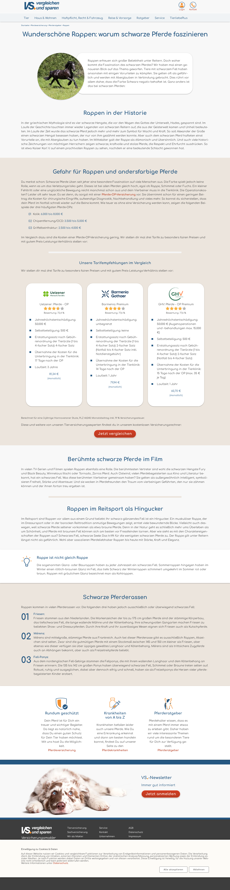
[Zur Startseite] (57, 6)
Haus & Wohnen (45, 18)
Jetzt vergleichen (115, 434)
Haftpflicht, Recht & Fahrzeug (82, 18)
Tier (26, 18)
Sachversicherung (77, 832)
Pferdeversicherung (62, 750)
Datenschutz (60, 863)
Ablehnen (199, 869)
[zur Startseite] (38, 831)
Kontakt (103, 832)
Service (160, 18)
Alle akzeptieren (173, 869)
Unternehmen (107, 836)
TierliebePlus (178, 18)
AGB (131, 828)
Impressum (135, 836)
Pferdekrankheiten (115, 750)
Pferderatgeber (168, 750)
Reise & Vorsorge (119, 18)
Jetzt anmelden (161, 794)
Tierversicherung (76, 828)
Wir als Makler (75, 836)
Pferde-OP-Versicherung (118, 194)
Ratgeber (143, 18)
